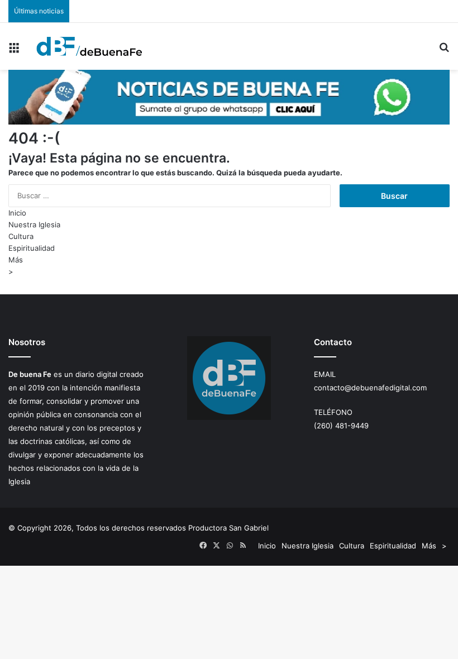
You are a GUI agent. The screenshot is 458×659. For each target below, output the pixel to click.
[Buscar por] (444, 50)
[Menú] (14, 50)
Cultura (21, 236)
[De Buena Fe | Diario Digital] (89, 46)
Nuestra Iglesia (34, 224)
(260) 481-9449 (341, 425)
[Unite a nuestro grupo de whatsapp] (229, 121)
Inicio (17, 212)
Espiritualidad (31, 247)
